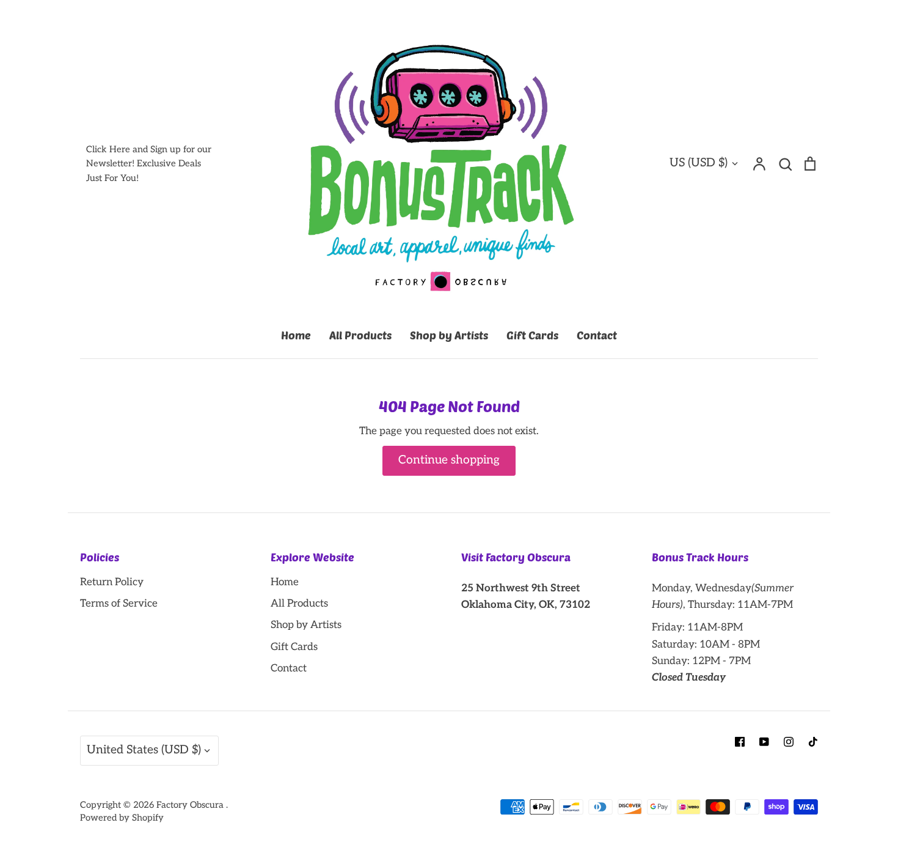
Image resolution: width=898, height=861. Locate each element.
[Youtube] (764, 742)
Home (296, 335)
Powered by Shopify (122, 818)
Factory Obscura (191, 805)
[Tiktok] (813, 742)
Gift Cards (532, 335)
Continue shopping (449, 460)
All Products (360, 335)
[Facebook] (740, 742)
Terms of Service (119, 603)
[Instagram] (788, 742)
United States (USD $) (144, 750)
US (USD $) (699, 163)
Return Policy (112, 582)
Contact (597, 335)
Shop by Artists (449, 335)
